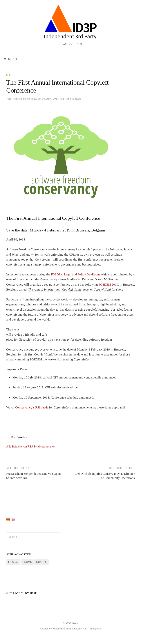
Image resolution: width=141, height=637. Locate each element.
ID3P (75, 622)
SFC (8, 75)
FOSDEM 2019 (108, 284)
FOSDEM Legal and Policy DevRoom (75, 274)
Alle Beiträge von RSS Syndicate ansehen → (32, 446)
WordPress (58, 628)
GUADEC (41, 562)
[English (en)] (13, 519)
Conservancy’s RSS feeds (31, 407)
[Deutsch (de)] (8, 519)
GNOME (27, 562)
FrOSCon (13, 562)
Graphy (78, 628)
